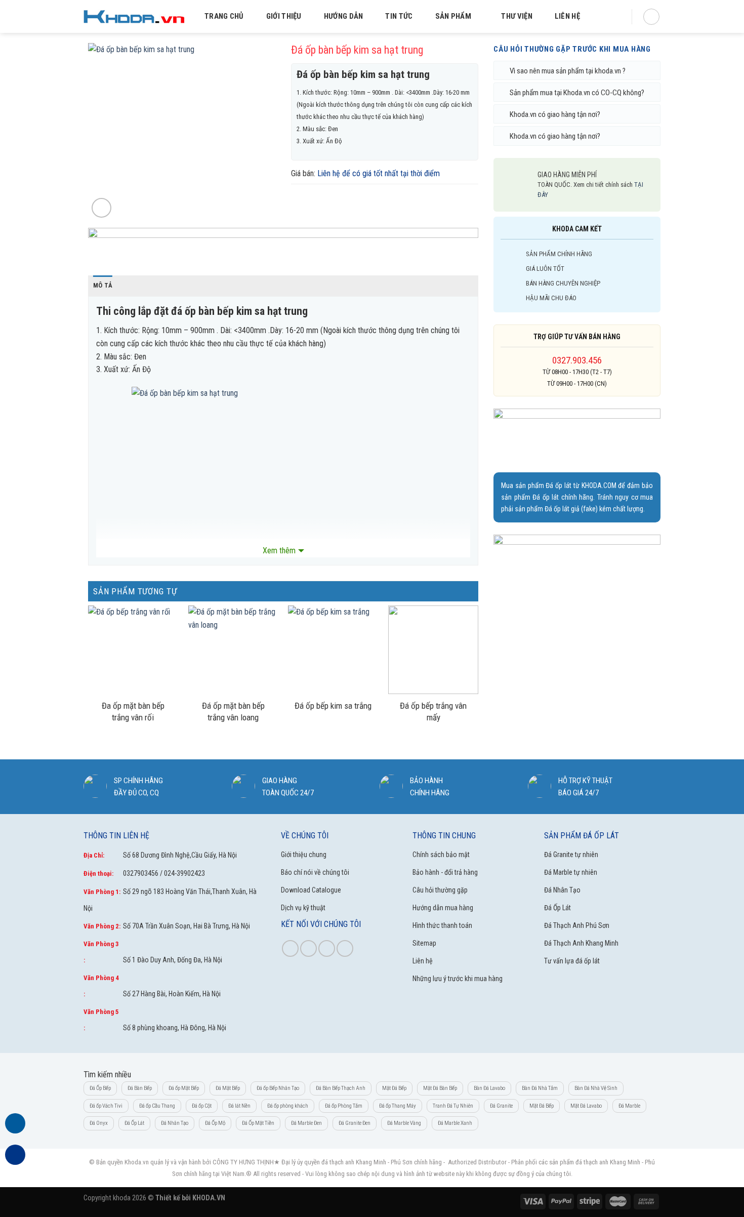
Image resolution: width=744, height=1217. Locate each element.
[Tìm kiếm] (612, 16)
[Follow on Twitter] (326, 948)
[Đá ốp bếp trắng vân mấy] (433, 649)
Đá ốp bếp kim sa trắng (333, 706)
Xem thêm (279, 550)
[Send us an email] (345, 948)
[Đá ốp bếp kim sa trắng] (333, 649)
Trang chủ (224, 16)
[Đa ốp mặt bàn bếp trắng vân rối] (133, 649)
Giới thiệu (284, 16)
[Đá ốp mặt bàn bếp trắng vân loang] (233, 649)
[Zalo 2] (15, 1161)
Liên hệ (567, 16)
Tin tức (398, 16)
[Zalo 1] (15, 1129)
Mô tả (102, 285)
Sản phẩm (453, 16)
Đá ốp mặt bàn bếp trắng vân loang (233, 711)
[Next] (259, 131)
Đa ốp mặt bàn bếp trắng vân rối (133, 711)
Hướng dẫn (343, 16)
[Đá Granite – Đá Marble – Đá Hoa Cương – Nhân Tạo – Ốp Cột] (134, 16)
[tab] (102, 285)
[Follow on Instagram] (308, 948)
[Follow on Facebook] (290, 948)
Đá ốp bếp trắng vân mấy (433, 711)
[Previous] (105, 131)
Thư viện (516, 16)
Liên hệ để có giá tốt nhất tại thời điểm (378, 173)
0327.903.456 (577, 360)
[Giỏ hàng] (651, 17)
